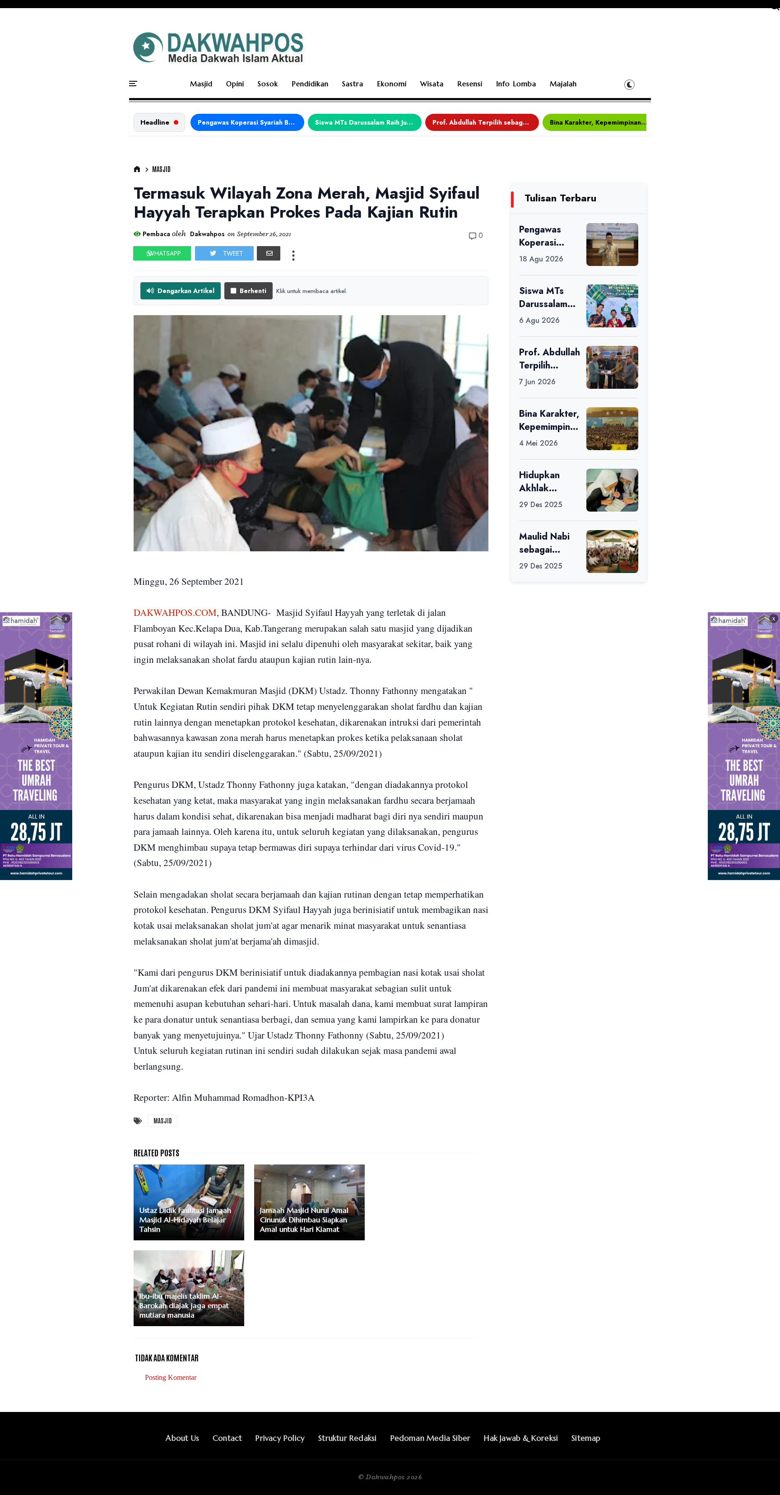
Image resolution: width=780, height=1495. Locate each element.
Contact (227, 1438)
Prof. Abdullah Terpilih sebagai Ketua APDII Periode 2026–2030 (485, 122)
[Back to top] (757, 1473)
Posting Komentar (170, 1377)
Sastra (352, 83)
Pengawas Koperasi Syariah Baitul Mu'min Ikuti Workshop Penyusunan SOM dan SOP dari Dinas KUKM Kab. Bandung (251, 122)
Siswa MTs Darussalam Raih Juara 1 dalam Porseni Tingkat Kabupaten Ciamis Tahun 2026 (368, 122)
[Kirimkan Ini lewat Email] (268, 253)
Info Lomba (516, 83)
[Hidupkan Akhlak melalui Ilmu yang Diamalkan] (612, 490)
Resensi (470, 83)
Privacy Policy (280, 1438)
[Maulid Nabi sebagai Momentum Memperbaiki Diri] (612, 551)
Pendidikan (310, 83)
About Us (182, 1438)
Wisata (432, 83)
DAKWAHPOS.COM (175, 612)
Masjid (201, 83)
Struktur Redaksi (347, 1438)
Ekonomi (392, 83)
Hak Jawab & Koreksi (521, 1438)
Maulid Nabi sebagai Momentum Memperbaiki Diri (547, 543)
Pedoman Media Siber (430, 1438)
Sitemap (585, 1438)
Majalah (563, 83)
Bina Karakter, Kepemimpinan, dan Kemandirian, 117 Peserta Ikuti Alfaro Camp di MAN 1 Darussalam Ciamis (603, 122)
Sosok (268, 83)
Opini (235, 83)
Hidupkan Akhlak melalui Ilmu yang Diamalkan (543, 482)
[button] (629, 84)
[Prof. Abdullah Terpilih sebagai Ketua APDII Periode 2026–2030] (612, 367)
